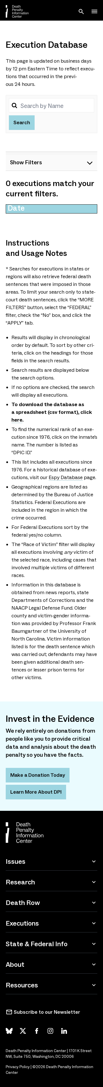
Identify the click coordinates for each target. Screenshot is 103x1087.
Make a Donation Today (37, 775)
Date (16, 208)
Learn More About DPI (36, 792)
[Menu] (94, 11)
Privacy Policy (18, 1066)
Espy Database (66, 477)
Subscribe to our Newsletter (47, 1012)
